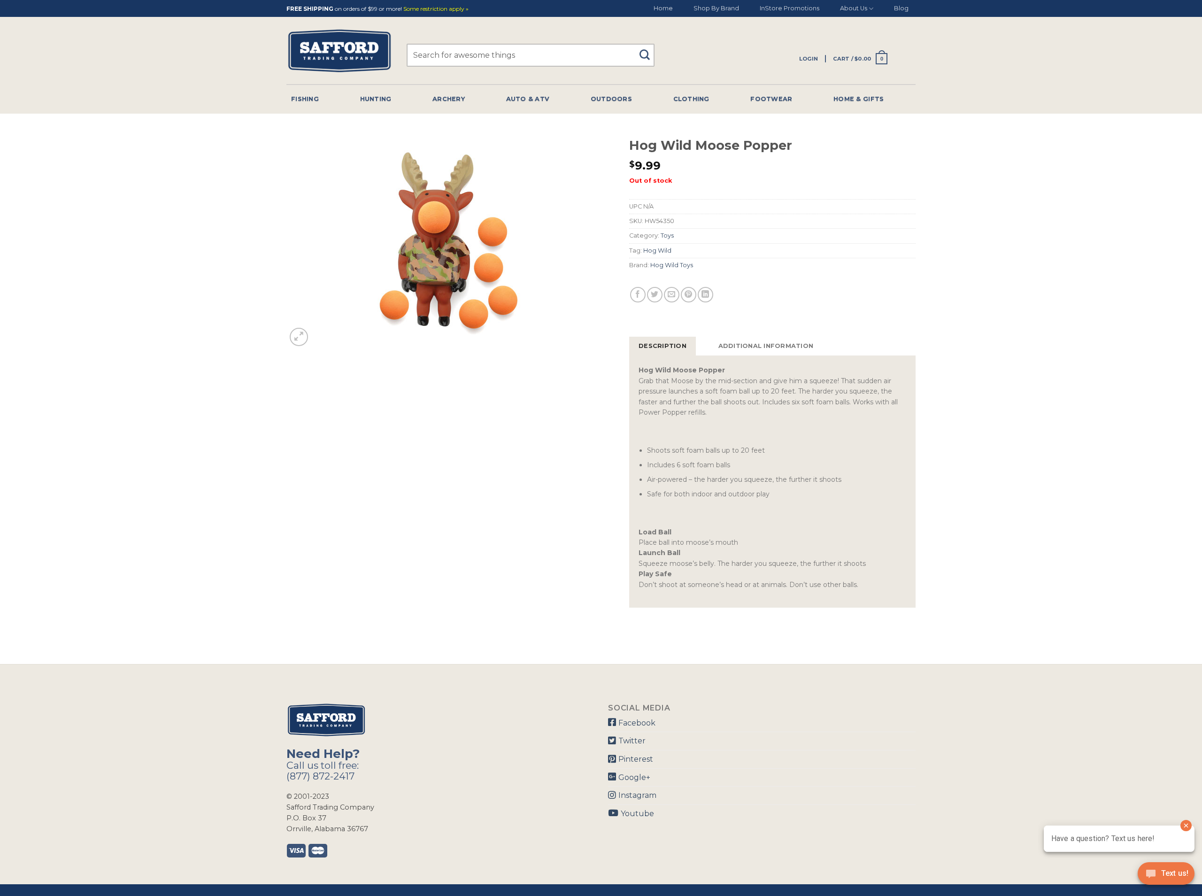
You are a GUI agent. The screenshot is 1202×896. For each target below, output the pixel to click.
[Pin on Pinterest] (688, 294)
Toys (667, 235)
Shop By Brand (716, 8)
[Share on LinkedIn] (705, 294)
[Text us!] (1166, 876)
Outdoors (611, 98)
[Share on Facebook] (638, 294)
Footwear (771, 98)
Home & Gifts (858, 98)
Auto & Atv (528, 98)
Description (662, 345)
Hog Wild (657, 250)
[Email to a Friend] (671, 294)
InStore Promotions (789, 8)
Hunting (376, 98)
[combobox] (531, 55)
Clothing (691, 98)
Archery (448, 98)
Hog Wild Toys (671, 265)
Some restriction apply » (436, 9)
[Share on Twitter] (655, 294)
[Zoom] (299, 337)
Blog (901, 8)
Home (663, 8)
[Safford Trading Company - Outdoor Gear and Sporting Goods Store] (339, 51)
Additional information (766, 345)
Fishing (305, 98)
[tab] (662, 346)
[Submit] (648, 50)
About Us (853, 8)
